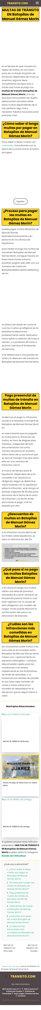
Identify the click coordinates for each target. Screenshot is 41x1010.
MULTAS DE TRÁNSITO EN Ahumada (9, 948)
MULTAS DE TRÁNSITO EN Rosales (32, 948)
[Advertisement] (20, 43)
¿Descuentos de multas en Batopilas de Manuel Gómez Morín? (19, 909)
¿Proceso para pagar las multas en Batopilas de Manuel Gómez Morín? (20, 885)
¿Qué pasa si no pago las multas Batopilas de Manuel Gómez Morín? (19, 919)
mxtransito (7, 145)
